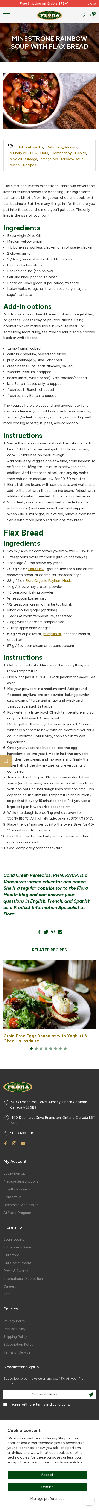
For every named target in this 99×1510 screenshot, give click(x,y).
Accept (47, 1474)
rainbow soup (72, 159)
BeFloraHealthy (30, 147)
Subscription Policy (18, 1344)
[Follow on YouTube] (23, 1143)
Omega (31, 159)
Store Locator (14, 1239)
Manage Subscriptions (20, 1181)
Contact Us (12, 1197)
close (91, 3)
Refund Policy (14, 1329)
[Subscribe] (90, 1394)
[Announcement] (44, 3)
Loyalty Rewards (16, 1189)
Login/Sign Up (14, 1174)
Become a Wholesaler (20, 1205)
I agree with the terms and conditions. (39, 1404)
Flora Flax (36, 569)
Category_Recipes (61, 147)
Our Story (11, 1255)
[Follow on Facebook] (5, 1143)
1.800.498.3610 (22, 1133)
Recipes (29, 165)
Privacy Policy (71, 1462)
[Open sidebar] (6, 761)
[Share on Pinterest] (53, 932)
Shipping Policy (15, 1337)
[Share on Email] (60, 932)
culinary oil (18, 153)
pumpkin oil (52, 634)
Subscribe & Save (17, 1247)
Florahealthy (61, 153)
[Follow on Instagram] (14, 1143)
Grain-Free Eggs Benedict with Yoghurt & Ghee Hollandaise (45, 1038)
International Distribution (23, 1279)
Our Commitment (17, 1263)
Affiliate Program (17, 1213)
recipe (15, 165)
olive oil (16, 159)
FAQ (6, 1294)
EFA (33, 153)
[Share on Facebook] (39, 932)
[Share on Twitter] (46, 932)
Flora (44, 153)
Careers (9, 1286)
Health (80, 153)
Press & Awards (15, 1271)
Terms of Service (17, 1352)
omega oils (49, 159)
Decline (47, 1487)
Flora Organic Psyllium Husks (49, 580)
